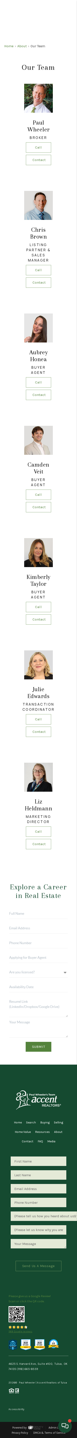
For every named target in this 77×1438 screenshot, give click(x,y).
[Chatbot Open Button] (65, 1426)
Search (31, 1122)
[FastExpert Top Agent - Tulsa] (25, 1344)
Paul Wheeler (38, 126)
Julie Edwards (38, 693)
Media (51, 1141)
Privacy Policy (20, 1432)
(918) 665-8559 (27, 1369)
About (22, 46)
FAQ (40, 1141)
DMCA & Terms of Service (49, 1432)
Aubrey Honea (38, 356)
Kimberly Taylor (38, 580)
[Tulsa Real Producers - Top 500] (13, 1344)
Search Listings (38, 40)
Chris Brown (38, 233)
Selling (58, 1122)
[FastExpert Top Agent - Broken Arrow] (39, 1344)
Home (56, 31)
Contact (39, 160)
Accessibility (16, 1409)
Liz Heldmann (38, 805)
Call (38, 147)
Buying (45, 1122)
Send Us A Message (38, 1266)
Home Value (23, 1132)
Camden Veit (38, 468)
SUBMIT (38, 1047)
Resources (42, 1132)
